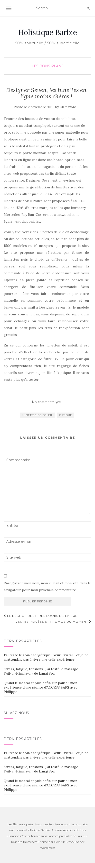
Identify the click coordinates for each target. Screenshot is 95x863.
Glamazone (68, 107)
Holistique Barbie (47, 32)
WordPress (47, 848)
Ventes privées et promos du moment (52, 621)
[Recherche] (88, 8)
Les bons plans (48, 66)
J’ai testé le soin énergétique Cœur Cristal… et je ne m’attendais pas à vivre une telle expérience (46, 657)
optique (65, 415)
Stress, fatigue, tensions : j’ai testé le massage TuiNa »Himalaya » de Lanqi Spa (41, 671)
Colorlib (59, 842)
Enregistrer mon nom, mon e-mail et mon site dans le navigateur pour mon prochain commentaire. (47, 586)
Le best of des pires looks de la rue (41, 616)
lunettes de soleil (37, 415)
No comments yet (46, 402)
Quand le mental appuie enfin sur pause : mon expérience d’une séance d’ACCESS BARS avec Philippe (40, 687)
